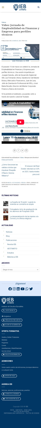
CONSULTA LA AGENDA (12, 394)
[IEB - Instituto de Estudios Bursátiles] (20, 7)
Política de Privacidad (21, 411)
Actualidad (16, 182)
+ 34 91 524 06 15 (10, 310)
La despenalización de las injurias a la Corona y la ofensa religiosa (24, 217)
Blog (8, 236)
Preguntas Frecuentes (13, 320)
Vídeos (4, 22)
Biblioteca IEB (12, 257)
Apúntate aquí (10, 375)
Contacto (19, 410)
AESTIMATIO (12, 249)
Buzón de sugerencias (12, 325)
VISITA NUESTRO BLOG (12, 398)
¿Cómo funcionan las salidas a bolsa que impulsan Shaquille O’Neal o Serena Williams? (10, 170)
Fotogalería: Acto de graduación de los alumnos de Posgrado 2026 (23, 210)
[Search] (38, 7)
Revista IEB (11, 244)
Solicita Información (12, 354)
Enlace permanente (7, 160)
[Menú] (3, 7)
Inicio (9, 182)
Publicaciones (11, 240)
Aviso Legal (28, 410)
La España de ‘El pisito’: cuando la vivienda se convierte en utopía (22, 203)
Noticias (9, 232)
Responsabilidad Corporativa (14, 413)
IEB (26, 40)
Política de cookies (32, 413)
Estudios (10, 253)
